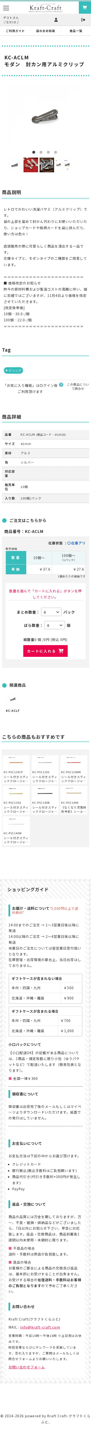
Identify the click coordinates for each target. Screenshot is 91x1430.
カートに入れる (41, 651)
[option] (45, 115)
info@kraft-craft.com (40, 1327)
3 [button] (49, 153)
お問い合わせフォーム (26, 1367)
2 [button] (42, 153)
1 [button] (34, 153)
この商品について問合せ (78, 386)
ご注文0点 (10, 22)
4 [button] (56, 153)
